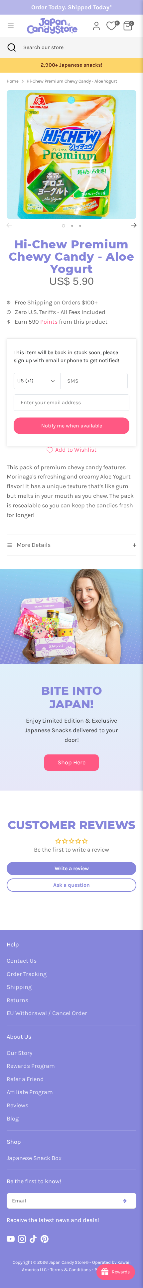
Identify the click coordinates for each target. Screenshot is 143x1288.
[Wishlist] (111, 26)
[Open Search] (11, 47)
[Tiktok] (33, 1239)
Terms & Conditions (70, 1269)
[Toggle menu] (10, 25)
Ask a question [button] (71, 885)
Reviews (17, 1105)
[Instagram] (22, 1239)
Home (13, 81)
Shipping (19, 987)
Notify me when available (71, 425)
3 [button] (80, 226)
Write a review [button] (72, 868)
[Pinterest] (45, 1239)
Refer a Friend (25, 1079)
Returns (17, 1000)
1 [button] (63, 225)
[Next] (134, 225)
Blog (13, 1118)
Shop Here (71, 762)
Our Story (19, 1053)
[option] (72, 65)
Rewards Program (31, 1065)
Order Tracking (27, 974)
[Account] (96, 24)
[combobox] (52, 47)
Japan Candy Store (67, 1262)
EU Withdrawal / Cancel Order (47, 1013)
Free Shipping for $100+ (71, 65)
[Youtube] (11, 1239)
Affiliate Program (30, 1092)
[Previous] (9, 225)
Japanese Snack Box (34, 1158)
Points (49, 321)
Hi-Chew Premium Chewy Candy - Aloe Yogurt (72, 81)
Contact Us (22, 960)
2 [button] (72, 226)
